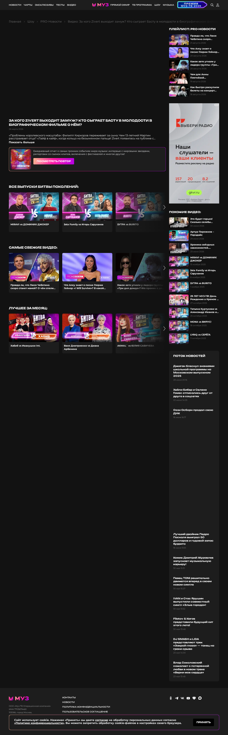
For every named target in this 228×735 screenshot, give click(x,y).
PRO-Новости (51, 21)
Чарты (28, 5)
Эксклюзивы (44, 5)
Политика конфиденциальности (86, 707)
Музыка (168, 5)
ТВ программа (142, 5)
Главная (15, 21)
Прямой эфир (120, 5)
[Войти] (217, 5)
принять (203, 722)
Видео (71, 5)
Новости (15, 5)
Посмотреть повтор (54, 161)
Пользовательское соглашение (85, 712)
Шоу (157, 5)
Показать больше (22, 142)
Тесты (60, 5)
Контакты (69, 697)
